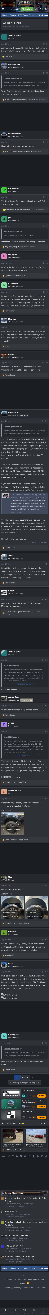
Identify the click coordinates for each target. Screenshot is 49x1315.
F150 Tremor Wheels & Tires (15, 1251)
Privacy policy (33, 1279)
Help (42, 1279)
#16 (46, 799)
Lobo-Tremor (28, 1117)
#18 (46, 940)
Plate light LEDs (27, 1112)
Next (24, 1077)
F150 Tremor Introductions (14, 1217)
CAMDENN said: (10, 666)
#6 (47, 263)
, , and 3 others (20, 247)
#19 (46, 972)
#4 (47, 197)
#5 (47, 226)
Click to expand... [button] (24, 684)
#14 (46, 706)
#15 (46, 731)
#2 (47, 73)
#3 (47, 142)
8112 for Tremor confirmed (16, 1235)
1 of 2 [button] (17, 1077)
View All (43, 1123)
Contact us (8, 1279)
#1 (47, 44)
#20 (46, 1043)
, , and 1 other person (23, 613)
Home (22, 1283)
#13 (46, 660)
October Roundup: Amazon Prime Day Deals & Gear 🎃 (33, 1102)
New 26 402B (11, 1211)
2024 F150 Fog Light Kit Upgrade (19, 1256)
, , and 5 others (25, 99)
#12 (46, 599)
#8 (47, 327)
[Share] (43, 44)
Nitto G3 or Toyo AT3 (14, 1246)
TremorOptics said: (11, 78)
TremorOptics (10, 26)
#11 (46, 564)
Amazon (42, 1096)
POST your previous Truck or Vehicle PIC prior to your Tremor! (35, 1145)
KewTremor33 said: (11, 231)
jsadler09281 (28, 1096)
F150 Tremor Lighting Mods (15, 1206)
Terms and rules (20, 1279)
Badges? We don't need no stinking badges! (12, 1145)
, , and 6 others (23, 151)
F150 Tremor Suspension (14, 1241)
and (15, 275)
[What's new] (41, 9)
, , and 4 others (25, 209)
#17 (46, 885)
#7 (47, 292)
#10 (46, 421)
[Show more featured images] (46, 1135)
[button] (36, 9)
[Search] (46, 9)
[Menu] (2, 9)
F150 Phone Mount (28, 1090)
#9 (47, 363)
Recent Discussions (14, 1193)
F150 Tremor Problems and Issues (17, 1230)
